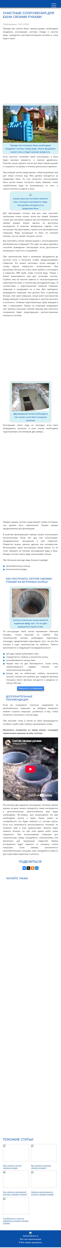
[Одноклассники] (32, 868)
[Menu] (54, 5)
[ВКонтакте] (24, 868)
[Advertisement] (30, 72)
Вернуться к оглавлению (30, 688)
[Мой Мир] (36, 868)
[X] (28, 868)
